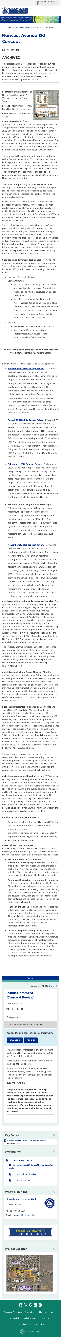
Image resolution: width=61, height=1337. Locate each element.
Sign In (31, 1040)
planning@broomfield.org (25, 1215)
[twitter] (25, 1305)
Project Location (16, 1249)
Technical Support (30, 1318)
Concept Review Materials (21, 1160)
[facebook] (21, 1305)
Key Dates (12, 1135)
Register (15, 1040)
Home (10, 28)
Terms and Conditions (13, 1312)
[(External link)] (30, 1232)
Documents (13, 1151)
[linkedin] (35, 1305)
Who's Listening (16, 1192)
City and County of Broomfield (21, 1199)
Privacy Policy (30, 1312)
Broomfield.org (23, 1324)
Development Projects (22, 28)
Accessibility (15, 1318)
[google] (30, 1305)
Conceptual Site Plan (21, 1180)
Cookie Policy (38, 1324)
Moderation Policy (47, 1312)
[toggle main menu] (57, 10)
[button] (3, 50)
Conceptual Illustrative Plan (24, 1174)
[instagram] (40, 1305)
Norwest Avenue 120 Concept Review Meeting (27, 1140)
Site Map (45, 1318)
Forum (30, 978)
